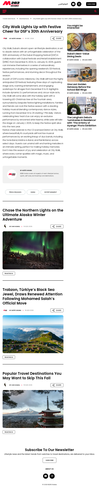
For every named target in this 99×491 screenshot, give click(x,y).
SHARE (58, 38)
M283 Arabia (16, 38)
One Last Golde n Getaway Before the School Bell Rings (78, 87)
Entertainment (50, 192)
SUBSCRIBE (91, 4)
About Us (49, 469)
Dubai (33, 192)
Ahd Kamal (16, 226)
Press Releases (15, 192)
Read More (9, 273)
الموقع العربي (63, 4)
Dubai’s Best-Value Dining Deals (78, 55)
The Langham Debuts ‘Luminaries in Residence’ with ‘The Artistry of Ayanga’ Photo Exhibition (81, 121)
